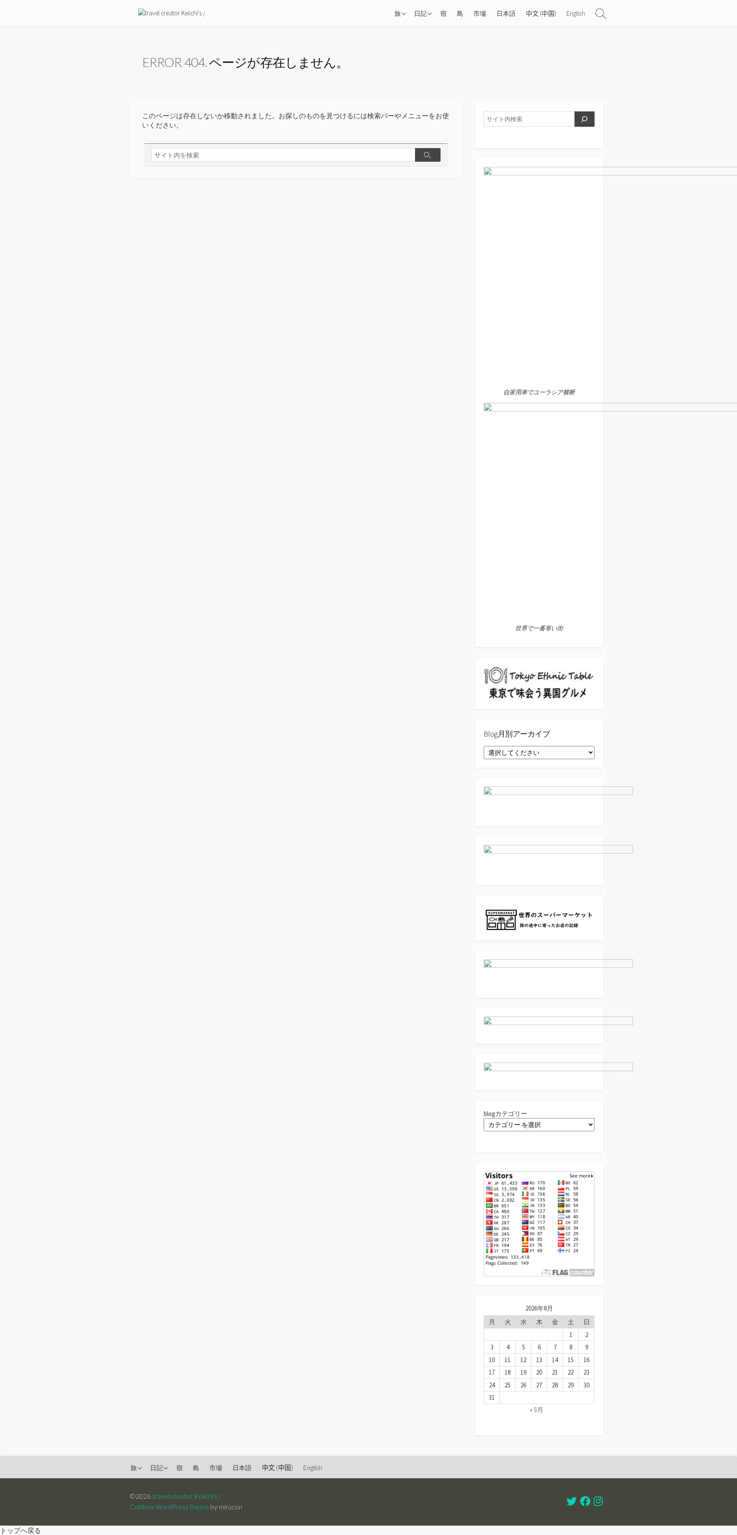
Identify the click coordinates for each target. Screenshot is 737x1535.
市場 (479, 13)
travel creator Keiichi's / (186, 1496)
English (575, 13)
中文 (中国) (541, 13)
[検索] (585, 119)
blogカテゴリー (505, 1114)
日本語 (506, 13)
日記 (420, 13)
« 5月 (536, 1410)
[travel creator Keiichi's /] (171, 13)
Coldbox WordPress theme (169, 1507)
